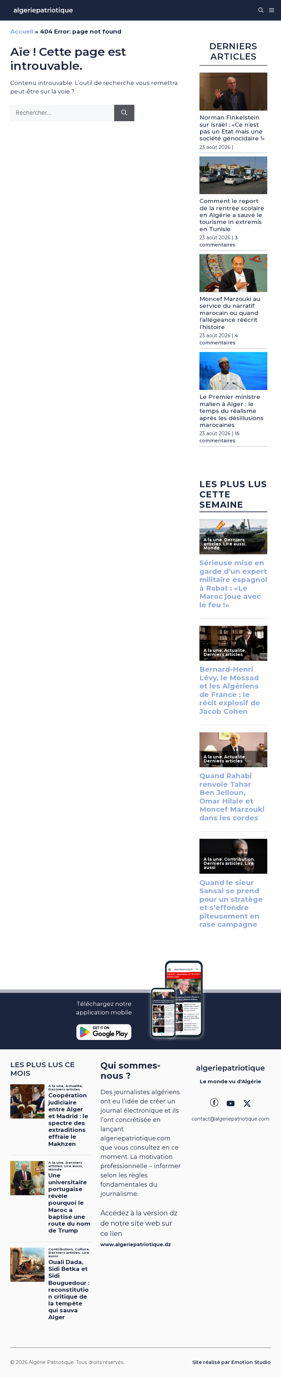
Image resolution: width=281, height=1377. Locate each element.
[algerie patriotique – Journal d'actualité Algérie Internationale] (43, 10)
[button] (261, 10)
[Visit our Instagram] (230, 1103)
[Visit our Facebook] (214, 1103)
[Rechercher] (124, 113)
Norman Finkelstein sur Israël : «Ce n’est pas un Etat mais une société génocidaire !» (232, 128)
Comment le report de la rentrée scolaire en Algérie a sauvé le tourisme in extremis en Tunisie (231, 215)
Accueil (21, 31)
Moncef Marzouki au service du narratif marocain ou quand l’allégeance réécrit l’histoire (229, 312)
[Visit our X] (247, 1103)
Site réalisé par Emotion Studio (231, 1362)
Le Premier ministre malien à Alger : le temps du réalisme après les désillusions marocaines (231, 410)
